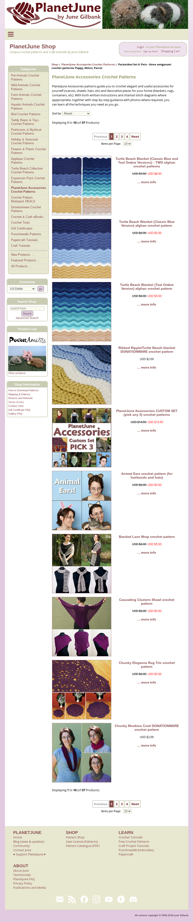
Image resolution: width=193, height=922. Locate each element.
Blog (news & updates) (28, 841)
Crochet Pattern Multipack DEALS (23, 199)
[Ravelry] (121, 899)
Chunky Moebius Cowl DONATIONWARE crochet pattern (147, 727)
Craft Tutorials (20, 245)
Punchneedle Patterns (26, 234)
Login (140, 47)
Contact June (16, 405)
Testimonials (22, 875)
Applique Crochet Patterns (22, 161)
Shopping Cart (170, 51)
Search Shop (26, 301)
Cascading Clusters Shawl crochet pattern (146, 601)
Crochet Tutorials (131, 837)
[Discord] (133, 899)
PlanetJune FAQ (24, 879)
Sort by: (57, 113)
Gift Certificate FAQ (19, 409)
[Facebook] (84, 899)
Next (135, 136)
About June (21, 870)
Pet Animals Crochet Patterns (25, 77)
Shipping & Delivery (19, 394)
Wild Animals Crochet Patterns (25, 87)
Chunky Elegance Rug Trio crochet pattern (147, 664)
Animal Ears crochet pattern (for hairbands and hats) (147, 475)
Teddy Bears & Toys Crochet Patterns (25, 122)
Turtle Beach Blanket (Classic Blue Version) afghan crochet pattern (147, 223)
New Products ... (22, 254)
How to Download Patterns (23, 390)
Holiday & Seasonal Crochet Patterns (24, 141)
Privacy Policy (22, 883)
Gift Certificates (21, 228)
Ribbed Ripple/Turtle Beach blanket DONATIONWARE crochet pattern (146, 349)
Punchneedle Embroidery (136, 850)
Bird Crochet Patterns (25, 114)
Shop (55, 64)
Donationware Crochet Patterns (26, 209)
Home (17, 837)
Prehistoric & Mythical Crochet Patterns (26, 132)
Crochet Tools (20, 222)
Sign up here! (150, 51)
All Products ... (21, 266)
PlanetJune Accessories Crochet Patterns (88, 64)
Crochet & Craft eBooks (27, 217)
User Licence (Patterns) (82, 841)
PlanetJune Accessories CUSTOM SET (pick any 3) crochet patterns (146, 412)
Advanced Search (27, 318)
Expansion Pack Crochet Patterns (28, 180)
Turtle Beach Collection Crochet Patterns (27, 170)
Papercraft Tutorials (24, 240)
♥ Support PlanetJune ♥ (29, 854)
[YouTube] (109, 899)
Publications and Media (29, 887)
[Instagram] (96, 899)
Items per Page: (111, 143)
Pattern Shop (75, 837)
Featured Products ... (25, 260)
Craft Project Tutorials (134, 846)
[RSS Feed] (72, 899)
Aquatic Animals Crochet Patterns (28, 106)
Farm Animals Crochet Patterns (26, 97)
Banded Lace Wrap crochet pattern (147, 537)
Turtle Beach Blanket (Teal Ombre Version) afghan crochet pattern (147, 286)
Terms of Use (16, 402)
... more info (146, 182)
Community (21, 846)
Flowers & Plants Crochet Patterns (28, 151)
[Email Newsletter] (60, 899)
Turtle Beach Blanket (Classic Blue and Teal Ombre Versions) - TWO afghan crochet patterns (147, 162)
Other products (17, 373)
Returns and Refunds (20, 398)
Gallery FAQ (15, 413)
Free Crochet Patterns (134, 841)
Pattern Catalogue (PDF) (83, 846)
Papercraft (126, 854)
